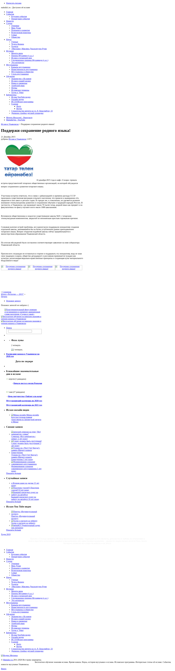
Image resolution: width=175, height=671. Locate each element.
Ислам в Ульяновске (10, 124)
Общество (15, 37)
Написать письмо (13, 3)
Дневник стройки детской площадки (27, 113)
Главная (9, 12)
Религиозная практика (21, 32)
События (10, 14)
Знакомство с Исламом (21, 79)
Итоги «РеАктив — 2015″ (12, 294)
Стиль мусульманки (20, 74)
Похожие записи (13, 301)
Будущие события (19, 16)
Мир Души (16, 28)
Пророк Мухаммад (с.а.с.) (22, 56)
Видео (19, 109)
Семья (14, 35)
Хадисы (14, 46)
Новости (10, 21)
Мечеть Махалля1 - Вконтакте (19, 117)
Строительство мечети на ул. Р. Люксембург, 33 (32, 111)
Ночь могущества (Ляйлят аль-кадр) (25, 396)
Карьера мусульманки (20, 67)
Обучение (10, 76)
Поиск (9, 328)
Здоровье (15, 26)
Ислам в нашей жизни (21, 81)
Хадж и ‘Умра (17, 92)
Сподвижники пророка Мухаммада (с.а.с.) (29, 60)
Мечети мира (17, 53)
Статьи (9, 23)
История (10, 51)
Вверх (3, 669)
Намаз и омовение (19, 83)
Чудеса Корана (17, 44)
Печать (4, 296)
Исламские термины (20, 90)
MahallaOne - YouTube (15, 120)
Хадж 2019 (6, 534)
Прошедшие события (20, 19)
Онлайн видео (17, 99)
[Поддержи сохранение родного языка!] (18, 180)
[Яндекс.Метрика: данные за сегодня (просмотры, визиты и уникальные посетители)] (9, 655)
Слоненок (7, 292)
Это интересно (17, 62)
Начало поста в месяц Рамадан (27, 383)
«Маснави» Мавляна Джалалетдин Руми (29, 49)
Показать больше (13, 473)
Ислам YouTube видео (20, 97)
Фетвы (14, 88)
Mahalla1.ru (8, 660)
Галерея (14, 104)
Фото (18, 106)
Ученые (14, 42)
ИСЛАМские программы (22, 102)
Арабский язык (18, 85)
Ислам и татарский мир (21, 58)
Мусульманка (12, 65)
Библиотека (11, 95)
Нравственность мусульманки (24, 69)
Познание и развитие (20, 30)
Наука (8, 39)
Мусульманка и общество (22, 72)
